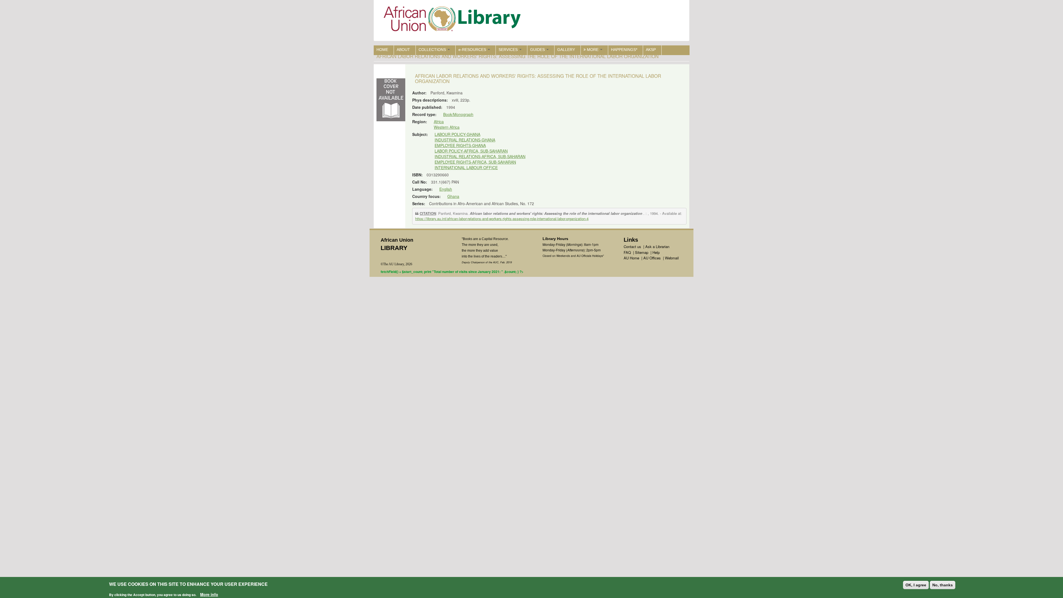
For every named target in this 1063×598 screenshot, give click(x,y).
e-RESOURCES (472, 49)
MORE (593, 49)
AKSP (651, 49)
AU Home (631, 258)
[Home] (453, 20)
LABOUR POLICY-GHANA (457, 134)
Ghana (453, 196)
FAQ (627, 252)
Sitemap (641, 252)
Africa (439, 121)
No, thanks (942, 585)
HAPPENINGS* (624, 49)
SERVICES (509, 49)
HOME (382, 49)
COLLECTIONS (433, 49)
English (445, 189)
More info (209, 594)
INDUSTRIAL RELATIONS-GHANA (465, 140)
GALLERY (566, 49)
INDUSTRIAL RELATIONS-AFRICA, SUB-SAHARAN (480, 156)
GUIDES (538, 49)
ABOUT (403, 49)
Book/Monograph (458, 114)
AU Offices (652, 258)
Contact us (632, 246)
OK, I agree (915, 585)
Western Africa (447, 127)
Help (656, 252)
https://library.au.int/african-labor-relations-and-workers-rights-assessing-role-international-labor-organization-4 (502, 218)
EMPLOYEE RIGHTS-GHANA (460, 145)
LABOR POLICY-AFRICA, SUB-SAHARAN (471, 151)
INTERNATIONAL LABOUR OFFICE (466, 167)
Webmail (672, 258)
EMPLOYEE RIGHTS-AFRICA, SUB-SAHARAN (475, 162)
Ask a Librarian (657, 246)
